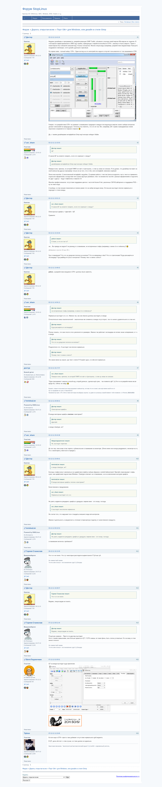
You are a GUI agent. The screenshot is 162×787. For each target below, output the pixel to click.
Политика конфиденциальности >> (128, 776)
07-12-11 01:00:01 (54, 659)
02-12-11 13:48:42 (54, 268)
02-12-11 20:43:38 (54, 435)
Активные (127, 22)
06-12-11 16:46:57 (54, 588)
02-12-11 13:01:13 (54, 198)
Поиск (66, 18)
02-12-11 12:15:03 (54, 143)
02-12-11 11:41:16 (54, 37)
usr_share (30, 143)
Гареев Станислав (34, 551)
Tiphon (27, 733)
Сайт (27, 60)
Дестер (29, 37)
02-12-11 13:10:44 (54, 233)
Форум (35, 18)
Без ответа (135, 22)
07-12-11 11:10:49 (54, 733)
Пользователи (47, 18)
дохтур (27, 368)
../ (24, 18)
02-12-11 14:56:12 (54, 302)
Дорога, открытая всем (43, 29)
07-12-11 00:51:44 (54, 623)
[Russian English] (26, 780)
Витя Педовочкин (34, 659)
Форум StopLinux (34, 9)
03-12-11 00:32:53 (54, 528)
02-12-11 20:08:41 (54, 401)
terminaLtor (31, 401)
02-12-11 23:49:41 (54, 459)
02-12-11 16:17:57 (54, 368)
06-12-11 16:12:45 (54, 551)
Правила (57, 18)
